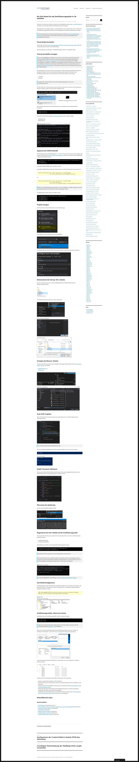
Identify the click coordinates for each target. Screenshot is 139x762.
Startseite (76, 8)
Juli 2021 (88, 281)
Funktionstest (89, 69)
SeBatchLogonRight (92, 196)
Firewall (87, 153)
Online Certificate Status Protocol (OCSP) (94, 74)
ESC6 (97, 149)
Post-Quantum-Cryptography (91, 181)
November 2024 (89, 252)
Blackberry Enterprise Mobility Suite (92, 113)
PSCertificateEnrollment (90, 185)
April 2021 (88, 284)
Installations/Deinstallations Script (68, 577)
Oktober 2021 (89, 277)
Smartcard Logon (97, 210)
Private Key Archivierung (90, 183)
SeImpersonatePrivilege (90, 205)
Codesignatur (89, 67)
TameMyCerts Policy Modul (91, 218)
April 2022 (88, 270)
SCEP (87, 196)
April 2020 (88, 298)
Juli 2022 (88, 267)
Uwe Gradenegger (40, 21)
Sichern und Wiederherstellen (92, 81)
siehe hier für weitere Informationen (54, 155)
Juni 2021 (88, 282)
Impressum (88, 8)
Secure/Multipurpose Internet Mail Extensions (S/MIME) (92, 199)
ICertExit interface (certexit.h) (44, 712)
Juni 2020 (88, 296)
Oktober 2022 (89, 265)
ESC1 (94, 149)
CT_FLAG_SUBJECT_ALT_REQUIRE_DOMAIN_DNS (95, 133)
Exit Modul (69, 21)
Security (88, 79)
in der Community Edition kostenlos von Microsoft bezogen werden (62, 45)
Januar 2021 (89, 288)
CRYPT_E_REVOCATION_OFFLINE (92, 131)
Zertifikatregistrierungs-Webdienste (93, 90)
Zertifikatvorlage (89, 234)
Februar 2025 (89, 251)
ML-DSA (99, 170)
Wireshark (96, 226)
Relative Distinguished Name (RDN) (92, 189)
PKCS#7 (91, 179)
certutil (87, 125)
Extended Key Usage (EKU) (96, 151)
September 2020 (89, 292)
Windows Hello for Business (91, 224)
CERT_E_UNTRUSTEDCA (94, 125)
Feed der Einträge (90, 310)
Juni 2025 (88, 248)
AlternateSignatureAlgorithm (91, 108)
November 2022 (89, 264)
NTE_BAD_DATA (97, 177)
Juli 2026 (88, 244)
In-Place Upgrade (89, 162)
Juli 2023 (88, 258)
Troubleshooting (90, 86)
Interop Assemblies (57, 116)
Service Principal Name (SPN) (91, 207)
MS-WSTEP (88, 174)
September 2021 (89, 278)
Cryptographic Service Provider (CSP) (92, 129)
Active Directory (89, 66)
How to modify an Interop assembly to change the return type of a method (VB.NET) (56, 706)
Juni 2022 (88, 268)
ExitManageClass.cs (42, 368)
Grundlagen (89, 70)
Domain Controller (98, 139)
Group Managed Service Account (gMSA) (93, 155)
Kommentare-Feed (90, 311)
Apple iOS (99, 108)
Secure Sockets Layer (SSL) (91, 201)
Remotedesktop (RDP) (90, 191)
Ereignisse (88, 68)
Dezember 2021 (89, 275)
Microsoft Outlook (89, 170)
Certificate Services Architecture (45, 708)
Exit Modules (41, 705)
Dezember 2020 (89, 289)
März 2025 (88, 250)
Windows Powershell (90, 226)
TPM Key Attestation (89, 220)
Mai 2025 (88, 249)
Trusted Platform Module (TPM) (91, 222)
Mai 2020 (88, 297)
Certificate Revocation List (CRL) (91, 119)
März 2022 (88, 272)
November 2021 (89, 276)
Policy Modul (96, 179)
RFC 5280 (87, 193)
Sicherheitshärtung (89, 210)
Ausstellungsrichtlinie (90, 111)
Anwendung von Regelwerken (50, 60)
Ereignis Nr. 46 (52, 626)
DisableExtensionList (90, 139)
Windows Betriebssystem (91, 87)
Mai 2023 (88, 259)
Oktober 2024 (89, 253)
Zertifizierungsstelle (61, 21)
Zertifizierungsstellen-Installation (93, 94)
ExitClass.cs (40, 370)
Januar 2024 (89, 256)
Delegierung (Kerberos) (90, 135)
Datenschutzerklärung (97, 8)
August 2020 (89, 293)
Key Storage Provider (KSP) (95, 166)
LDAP (87, 168)
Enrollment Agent (97, 145)
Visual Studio (73, 21)
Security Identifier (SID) (90, 203)
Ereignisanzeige (89, 149)
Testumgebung (89, 85)
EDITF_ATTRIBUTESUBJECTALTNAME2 (93, 143)
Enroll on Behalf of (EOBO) (91, 147)
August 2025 (89, 245)
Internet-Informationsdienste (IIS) (93, 73)
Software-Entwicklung (54, 21)
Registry (98, 187)
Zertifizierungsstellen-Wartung (92, 95)
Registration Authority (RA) (91, 187)
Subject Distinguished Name (91, 214)
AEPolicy (94, 106)
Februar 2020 (89, 300)
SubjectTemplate (89, 216)
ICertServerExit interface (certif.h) (45, 714)
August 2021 (89, 280)
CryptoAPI (93, 127)
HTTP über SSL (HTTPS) (97, 160)
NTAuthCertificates (89, 177)
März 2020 (88, 299)
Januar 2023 (89, 261)
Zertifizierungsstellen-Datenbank (92, 93)
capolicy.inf (91, 115)
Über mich (81, 8)
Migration (95, 170)
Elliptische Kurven (89, 145)
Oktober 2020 (89, 291)
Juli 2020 (88, 294)
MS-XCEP (92, 174)
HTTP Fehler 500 (89, 160)
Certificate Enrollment (90, 117)
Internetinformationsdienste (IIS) (92, 164)
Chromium (88, 127)
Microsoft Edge (92, 168)
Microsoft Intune (98, 168)
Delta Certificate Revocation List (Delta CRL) (93, 137)
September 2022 (89, 266)
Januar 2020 (89, 301)
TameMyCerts (89, 84)
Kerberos (87, 166)
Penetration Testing (90, 76)
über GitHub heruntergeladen (46, 65)
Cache (87, 115)
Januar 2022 (89, 274)
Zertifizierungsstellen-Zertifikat (91, 236)
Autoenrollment (98, 111)
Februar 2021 (89, 286)
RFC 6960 (92, 193)
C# (66, 21)
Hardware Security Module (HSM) (92, 158)
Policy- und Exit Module (75, 24)
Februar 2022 (89, 273)
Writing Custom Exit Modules (44, 711)
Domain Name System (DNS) (91, 141)
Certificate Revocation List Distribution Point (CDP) (93, 122)
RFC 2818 (96, 191)
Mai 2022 (88, 269)
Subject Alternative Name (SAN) (91, 212)
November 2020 (89, 290)
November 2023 (89, 257)
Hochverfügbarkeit (90, 71)
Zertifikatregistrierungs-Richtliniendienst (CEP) (93, 230)
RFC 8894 (96, 193)
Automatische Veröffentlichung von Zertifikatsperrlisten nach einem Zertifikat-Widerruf (94, 56)
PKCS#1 (87, 179)
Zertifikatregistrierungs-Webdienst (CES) (93, 232)
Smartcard (88, 82)
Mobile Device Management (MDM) (92, 172)
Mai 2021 (88, 283)
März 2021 (88, 285)
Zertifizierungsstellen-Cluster (92, 92)
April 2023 (88, 260)
